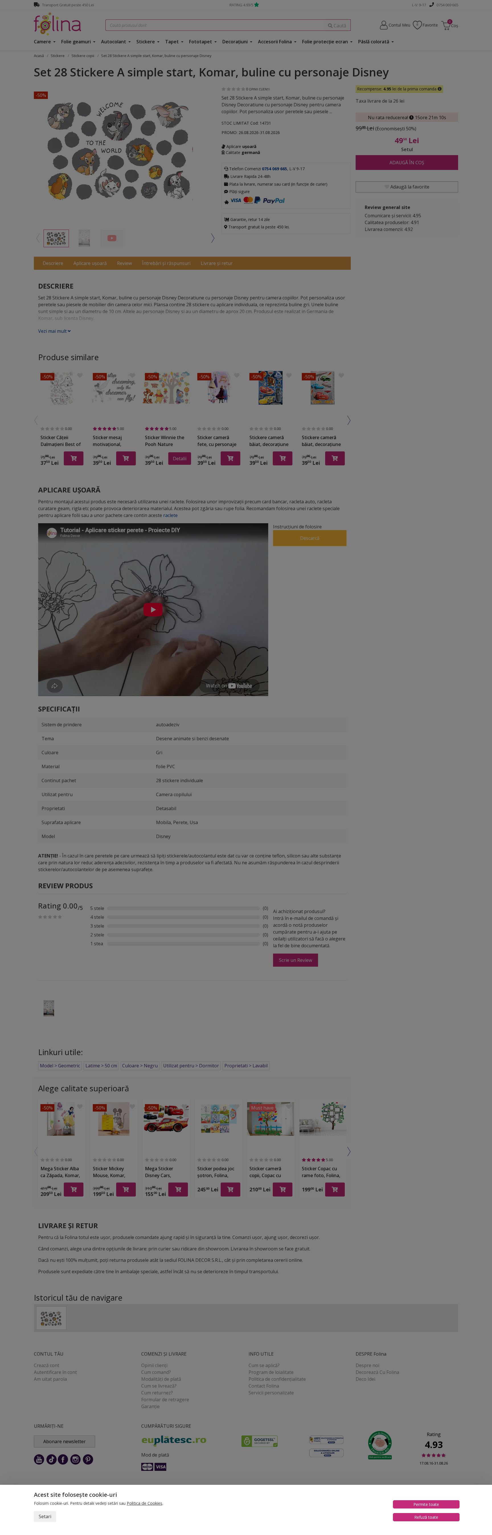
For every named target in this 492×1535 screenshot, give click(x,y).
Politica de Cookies (144, 1503)
